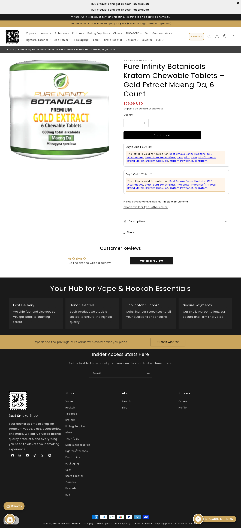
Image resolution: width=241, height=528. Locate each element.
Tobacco (71, 414)
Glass (69, 432)
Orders (183, 401)
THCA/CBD (72, 438)
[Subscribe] (148, 373)
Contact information (186, 523)
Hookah (70, 407)
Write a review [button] (151, 261)
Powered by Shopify (82, 523)
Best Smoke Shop (62, 523)
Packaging (72, 463)
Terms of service (142, 523)
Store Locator (74, 476)
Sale (68, 470)
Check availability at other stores (145, 207)
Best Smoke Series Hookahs (188, 154)
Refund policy (104, 523)
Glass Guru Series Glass (160, 157)
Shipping (128, 108)
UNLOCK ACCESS (168, 342)
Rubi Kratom (199, 161)
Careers (70, 482)
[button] (31, 33)
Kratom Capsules (157, 161)
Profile (183, 407)
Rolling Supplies (75, 426)
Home (10, 49)
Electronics (72, 457)
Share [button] (131, 232)
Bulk (68, 494)
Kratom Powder (180, 161)
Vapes (69, 401)
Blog (124, 407)
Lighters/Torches (76, 451)
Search (126, 401)
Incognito (183, 157)
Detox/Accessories (77, 445)
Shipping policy (163, 523)
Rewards (70, 488)
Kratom (70, 420)
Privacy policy (122, 523)
